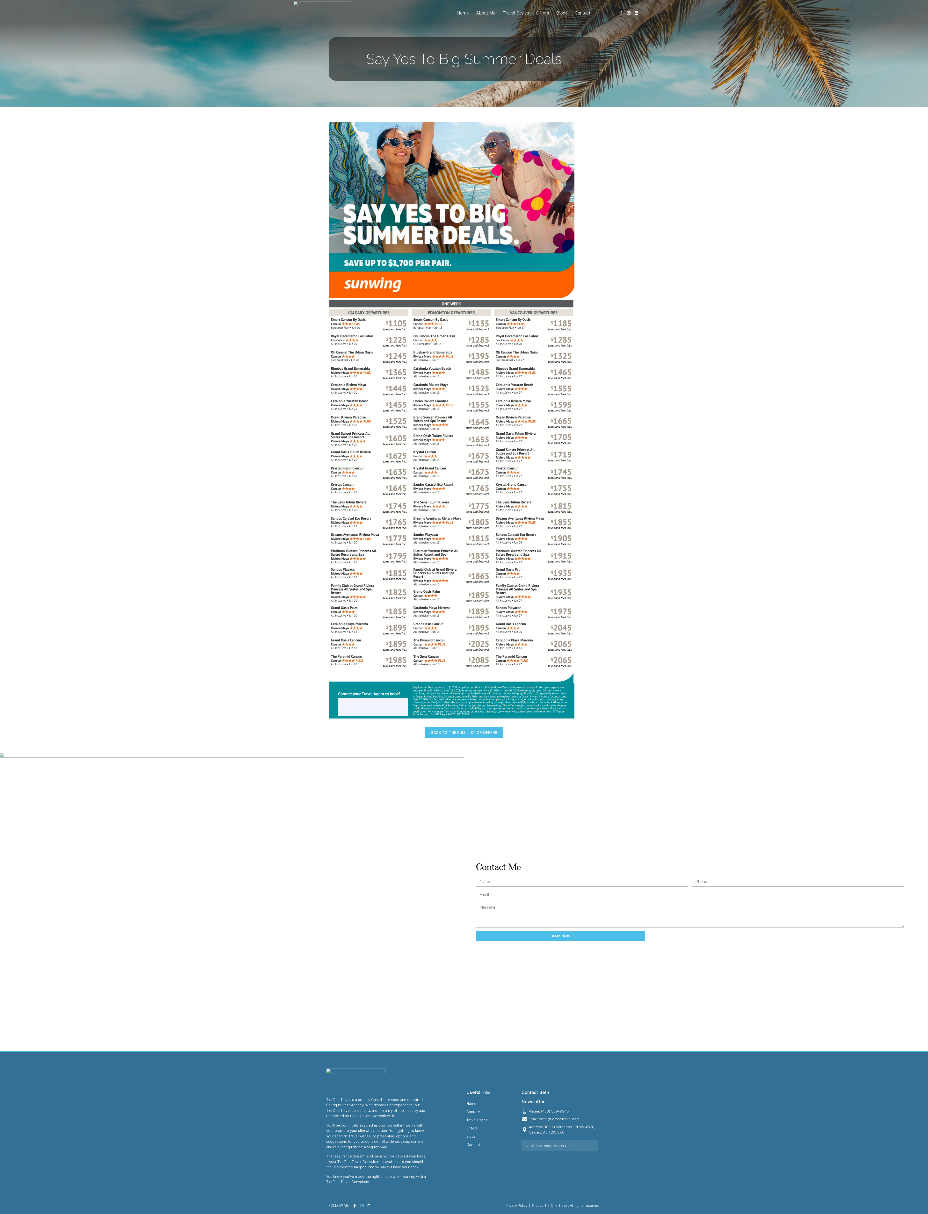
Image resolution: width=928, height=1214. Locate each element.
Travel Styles (516, 12)
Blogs (561, 12)
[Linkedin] (636, 13)
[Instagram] (629, 13)
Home (463, 12)
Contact (582, 12)
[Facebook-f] (621, 13)
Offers (542, 12)
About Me (486, 12)
